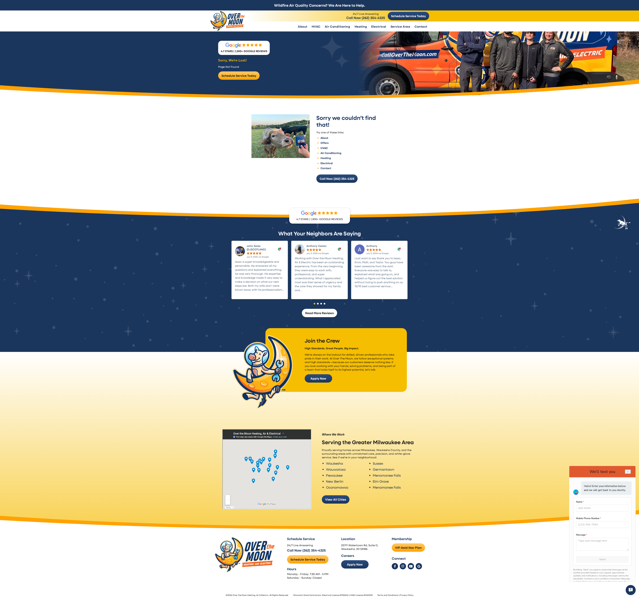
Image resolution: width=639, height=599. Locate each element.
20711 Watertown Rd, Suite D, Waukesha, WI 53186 (359, 547)
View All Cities (335, 499)
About (302, 26)
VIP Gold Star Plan (408, 548)
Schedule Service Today (408, 16)
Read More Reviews (319, 313)
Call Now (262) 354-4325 (365, 17)
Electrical (378, 26)
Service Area (400, 26)
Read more (242, 294)
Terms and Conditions (387, 595)
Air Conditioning (337, 26)
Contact (421, 26)
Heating (361, 26)
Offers (324, 143)
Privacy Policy (407, 595)
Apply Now (318, 378)
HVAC (316, 26)
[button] (314, 303)
